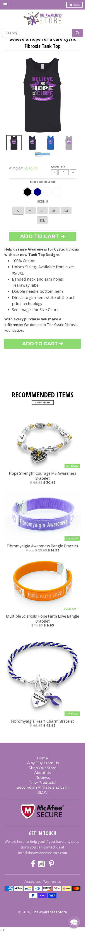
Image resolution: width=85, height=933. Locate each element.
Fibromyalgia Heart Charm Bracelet (42, 721)
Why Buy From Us (43, 763)
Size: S (42, 201)
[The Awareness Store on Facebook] (33, 864)
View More (43, 402)
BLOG (42, 792)
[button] (74, 922)
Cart (76, 4)
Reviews (43, 777)
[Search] (77, 33)
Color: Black (42, 182)
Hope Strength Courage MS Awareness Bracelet (42, 476)
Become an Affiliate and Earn (43, 787)
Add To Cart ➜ (42, 344)
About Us (42, 772)
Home (42, 758)
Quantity (58, 166)
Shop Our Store (42, 768)
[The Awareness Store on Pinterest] (51, 864)
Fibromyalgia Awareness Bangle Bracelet (42, 546)
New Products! (43, 782)
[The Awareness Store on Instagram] (42, 864)
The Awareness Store (49, 912)
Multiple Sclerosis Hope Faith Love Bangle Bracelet (42, 618)
